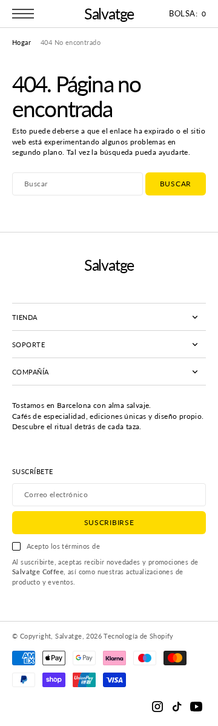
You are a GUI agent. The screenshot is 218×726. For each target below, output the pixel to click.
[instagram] (157, 706)
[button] (26, 13)
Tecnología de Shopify (139, 636)
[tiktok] (177, 706)
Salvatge (68, 636)
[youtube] (196, 706)
